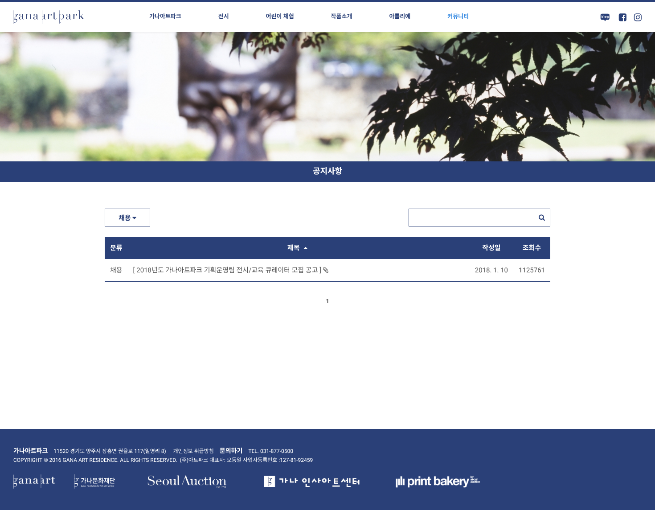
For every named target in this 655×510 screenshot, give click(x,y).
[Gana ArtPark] (49, 17)
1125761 (532, 270)
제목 (294, 248)
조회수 (532, 248)
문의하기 (231, 451)
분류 (116, 248)
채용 (125, 218)
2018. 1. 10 (491, 270)
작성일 (491, 248)
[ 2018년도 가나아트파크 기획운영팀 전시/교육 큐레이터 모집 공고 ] (228, 270)
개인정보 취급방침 (193, 451)
